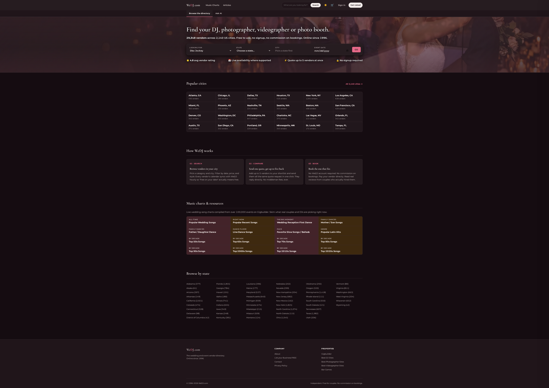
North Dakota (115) (285, 313)
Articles (227, 5)
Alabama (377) (193, 284)
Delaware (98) (193, 313)
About (277, 354)
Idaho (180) (221, 296)
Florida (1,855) (223, 284)
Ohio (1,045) (282, 317)
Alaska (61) (191, 288)
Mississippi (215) (254, 309)
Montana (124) (253, 317)
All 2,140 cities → (354, 84)
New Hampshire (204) (286, 292)
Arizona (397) (192, 292)
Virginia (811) (342, 288)
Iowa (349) (221, 309)
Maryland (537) (253, 292)
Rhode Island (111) (315, 296)
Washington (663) (344, 292)
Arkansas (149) (193, 296)
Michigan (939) (253, 301)
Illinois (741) (222, 301)
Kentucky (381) (223, 317)
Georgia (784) (222, 288)
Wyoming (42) (343, 305)
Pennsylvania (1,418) (316, 292)
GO (356, 49)
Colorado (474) (193, 305)
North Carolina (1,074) (286, 309)
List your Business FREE (285, 358)
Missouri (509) (252, 313)
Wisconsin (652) (343, 301)
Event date (320, 48)
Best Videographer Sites (332, 365)
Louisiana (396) (253, 284)
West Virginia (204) (345, 296)
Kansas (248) (222, 313)
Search (316, 5)
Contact (278, 362)
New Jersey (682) (284, 296)
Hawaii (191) (222, 292)
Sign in (341, 5)
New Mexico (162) (284, 301)
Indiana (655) (222, 305)
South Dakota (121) (315, 305)
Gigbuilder (326, 354)
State (239, 48)
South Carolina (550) (315, 301)
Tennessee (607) (313, 309)
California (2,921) (194, 301)
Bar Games (326, 369)
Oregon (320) (312, 288)
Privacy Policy (280, 365)
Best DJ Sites (327, 358)
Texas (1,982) (312, 313)
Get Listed (356, 5)
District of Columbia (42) (197, 317)
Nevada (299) (282, 288)
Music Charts (212, 5)
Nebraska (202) (283, 284)
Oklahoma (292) (314, 284)
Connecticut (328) (194, 309)
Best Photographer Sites (332, 362)
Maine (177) (252, 288)
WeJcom (193, 5)
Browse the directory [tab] (199, 13)
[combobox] (292, 50)
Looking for (195, 48)
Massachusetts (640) (255, 296)
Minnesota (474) (254, 305)
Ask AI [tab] (218, 13)
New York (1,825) (284, 305)
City (277, 48)
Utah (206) (311, 317)
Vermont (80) (342, 284)
